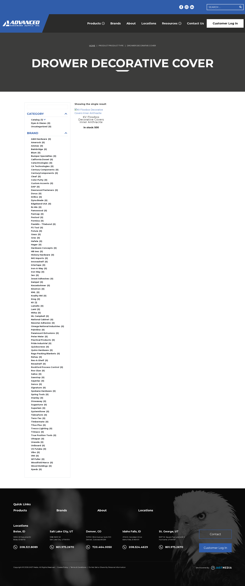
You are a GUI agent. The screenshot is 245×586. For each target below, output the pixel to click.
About (131, 23)
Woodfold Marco (42, 462)
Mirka (36, 312)
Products (94, 23)
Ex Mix (36, 207)
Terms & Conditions (78, 567)
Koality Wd (38, 295)
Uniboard (38, 445)
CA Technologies (42, 166)
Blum (35, 152)
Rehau (36, 357)
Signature (38, 387)
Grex (35, 238)
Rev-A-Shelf (39, 360)
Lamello (37, 306)
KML (35, 292)
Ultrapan (37, 438)
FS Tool (37, 227)
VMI (35, 455)
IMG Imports (39, 258)
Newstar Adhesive (43, 323)
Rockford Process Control (47, 367)
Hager (36, 244)
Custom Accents (42, 183)
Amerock (38, 142)
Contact (215, 534)
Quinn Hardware (42, 350)
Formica (37, 221)
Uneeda (37, 442)
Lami (35, 309)
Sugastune (39, 404)
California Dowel (42, 159)
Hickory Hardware (42, 255)
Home (92, 45)
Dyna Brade (39, 200)
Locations (148, 23)
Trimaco (37, 432)
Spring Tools (39, 394)
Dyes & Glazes (40, 123)
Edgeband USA (41, 203)
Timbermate (39, 421)
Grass (36, 234)
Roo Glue (38, 370)
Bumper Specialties (43, 156)
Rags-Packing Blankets (45, 353)
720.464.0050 (102, 547)
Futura (36, 231)
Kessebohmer (40, 285)
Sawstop (37, 377)
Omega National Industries (47, 326)
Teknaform (39, 415)
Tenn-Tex (38, 418)
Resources (170, 23)
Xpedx (36, 469)
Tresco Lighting (41, 428)
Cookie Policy (62, 567)
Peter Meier (39, 336)
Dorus (36, 193)
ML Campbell (40, 316)
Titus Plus (38, 425)
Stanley (37, 398)
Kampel (37, 282)
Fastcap (37, 214)
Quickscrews (40, 346)
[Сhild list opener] (45, 120)
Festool (37, 217)
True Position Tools (43, 435)
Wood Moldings (41, 466)
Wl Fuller (37, 459)
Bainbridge (39, 149)
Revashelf (38, 364)
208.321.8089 (29, 547)
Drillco (36, 197)
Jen (35, 275)
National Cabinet (42, 319)
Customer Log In (225, 23)
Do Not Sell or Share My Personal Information (107, 567)
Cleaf (36, 176)
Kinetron (37, 289)
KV (34, 302)
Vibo (35, 452)
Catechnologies (41, 163)
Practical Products (43, 340)
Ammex (37, 146)
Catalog (37, 119)
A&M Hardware (41, 139)
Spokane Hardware (43, 391)
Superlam (38, 408)
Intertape (38, 265)
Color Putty (39, 180)
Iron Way (37, 272)
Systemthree (40, 411)
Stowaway (38, 401)
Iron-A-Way (39, 268)
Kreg (35, 299)
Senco (36, 384)
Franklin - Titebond (43, 224)
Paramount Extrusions (45, 333)
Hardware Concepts (44, 248)
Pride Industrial (41, 343)
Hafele (36, 241)
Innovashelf (39, 261)
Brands (115, 23)
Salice (36, 374)
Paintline (38, 329)
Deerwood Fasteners (44, 190)
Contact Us (195, 23)
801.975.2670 (65, 547)
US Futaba (38, 449)
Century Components (44, 169)
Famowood (39, 210)
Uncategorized (41, 126)
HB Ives (37, 251)
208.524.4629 (138, 547)
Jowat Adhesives (42, 278)
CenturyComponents (44, 173)
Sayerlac (37, 381)
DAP (35, 186)
